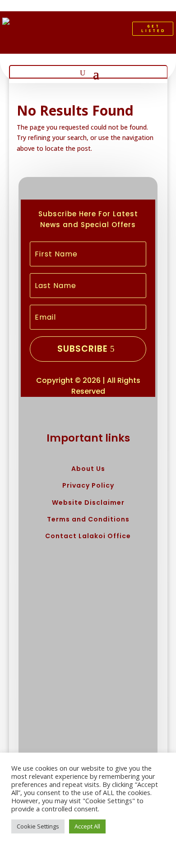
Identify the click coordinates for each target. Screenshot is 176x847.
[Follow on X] (90, 31)
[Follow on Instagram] (105, 31)
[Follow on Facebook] (74, 31)
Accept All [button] (87, 826)
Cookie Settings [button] (38, 826)
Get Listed (153, 28)
